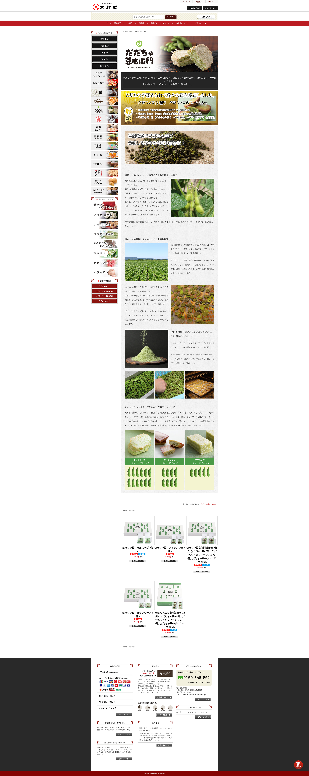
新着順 (214, 504)
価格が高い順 (205, 504)
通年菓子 (132, 31)
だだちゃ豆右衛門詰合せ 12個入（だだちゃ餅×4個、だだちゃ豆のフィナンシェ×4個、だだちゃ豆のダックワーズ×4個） (170, 619)
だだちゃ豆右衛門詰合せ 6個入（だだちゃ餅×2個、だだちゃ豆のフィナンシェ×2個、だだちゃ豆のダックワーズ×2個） (201, 554)
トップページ (125, 31)
